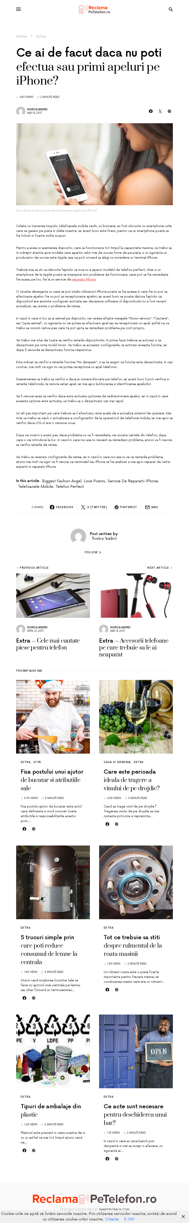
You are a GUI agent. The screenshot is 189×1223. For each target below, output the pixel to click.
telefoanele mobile (35, 486)
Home (21, 36)
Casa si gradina (117, 762)
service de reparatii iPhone (133, 481)
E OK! (129, 1219)
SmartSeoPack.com (114, 1209)
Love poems (94, 481)
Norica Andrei (37, 109)
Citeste (112, 1219)
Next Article (158, 567)
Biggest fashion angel (61, 481)
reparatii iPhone (84, 279)
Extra (41, 36)
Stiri (37, 762)
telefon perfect (70, 486)
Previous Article (34, 567)
